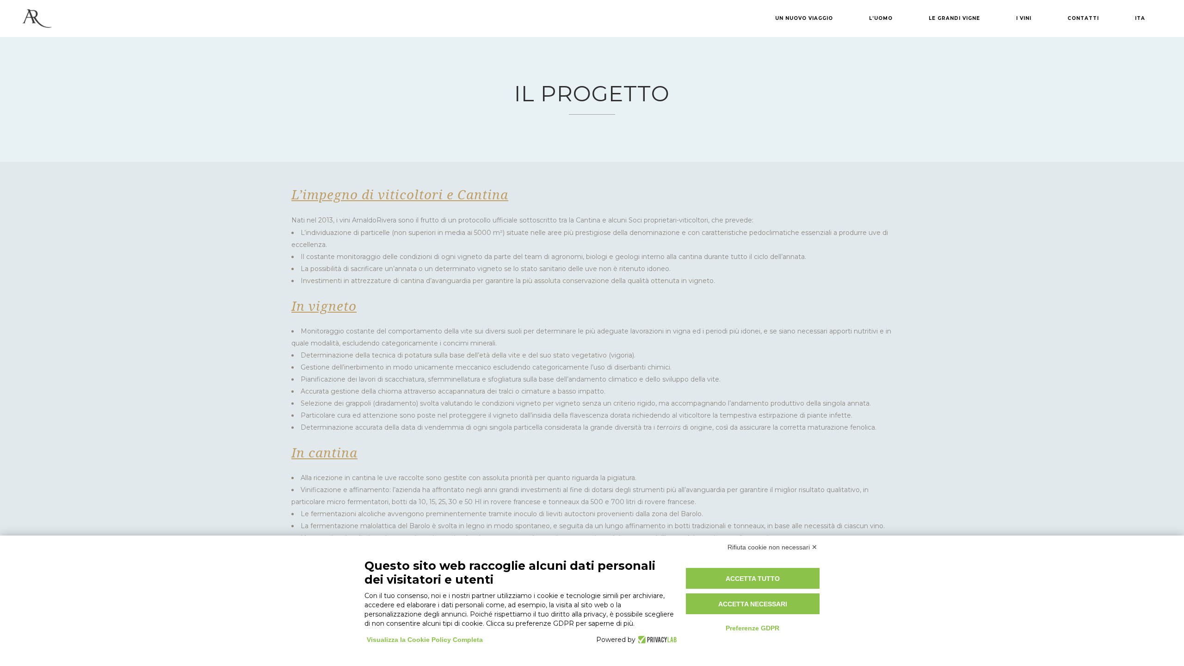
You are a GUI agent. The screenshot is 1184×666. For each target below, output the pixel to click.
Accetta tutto (753, 578)
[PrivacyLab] (656, 639)
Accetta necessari (752, 604)
